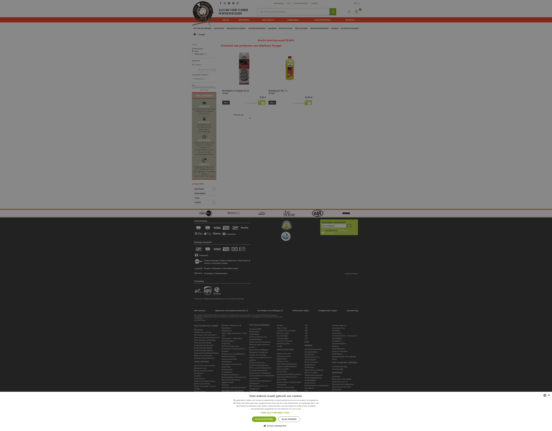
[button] (276, 412)
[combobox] (544, 395)
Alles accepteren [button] (264, 419)
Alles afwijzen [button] (289, 419)
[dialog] (276, 411)
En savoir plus (295, 409)
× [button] (549, 395)
